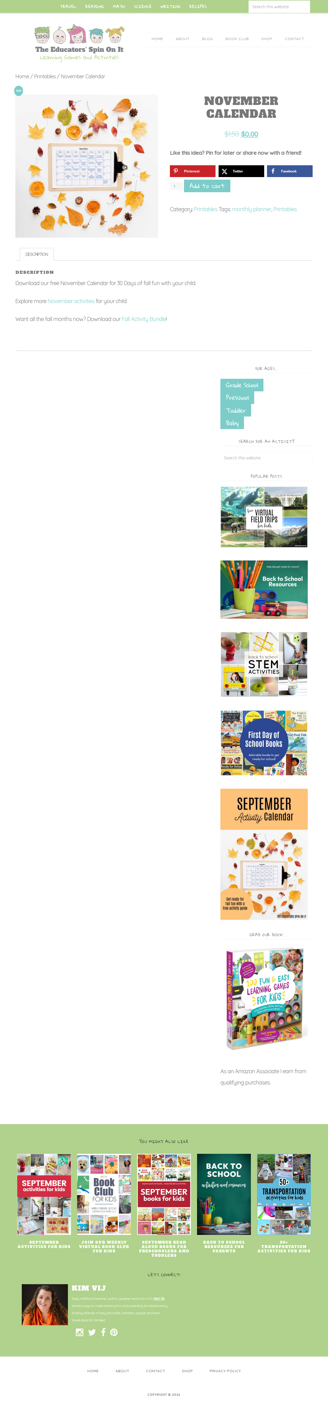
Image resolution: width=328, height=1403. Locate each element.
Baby (232, 423)
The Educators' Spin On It (79, 43)
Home (22, 76)
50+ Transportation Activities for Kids (284, 1247)
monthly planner (251, 209)
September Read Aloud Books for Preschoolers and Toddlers (164, 1249)
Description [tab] (37, 254)
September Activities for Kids (44, 1244)
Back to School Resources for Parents (224, 1247)
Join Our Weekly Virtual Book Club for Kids (104, 1247)
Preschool (237, 397)
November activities (71, 301)
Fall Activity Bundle (144, 319)
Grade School (242, 385)
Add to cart (207, 185)
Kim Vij (159, 1298)
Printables (45, 76)
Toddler (235, 410)
